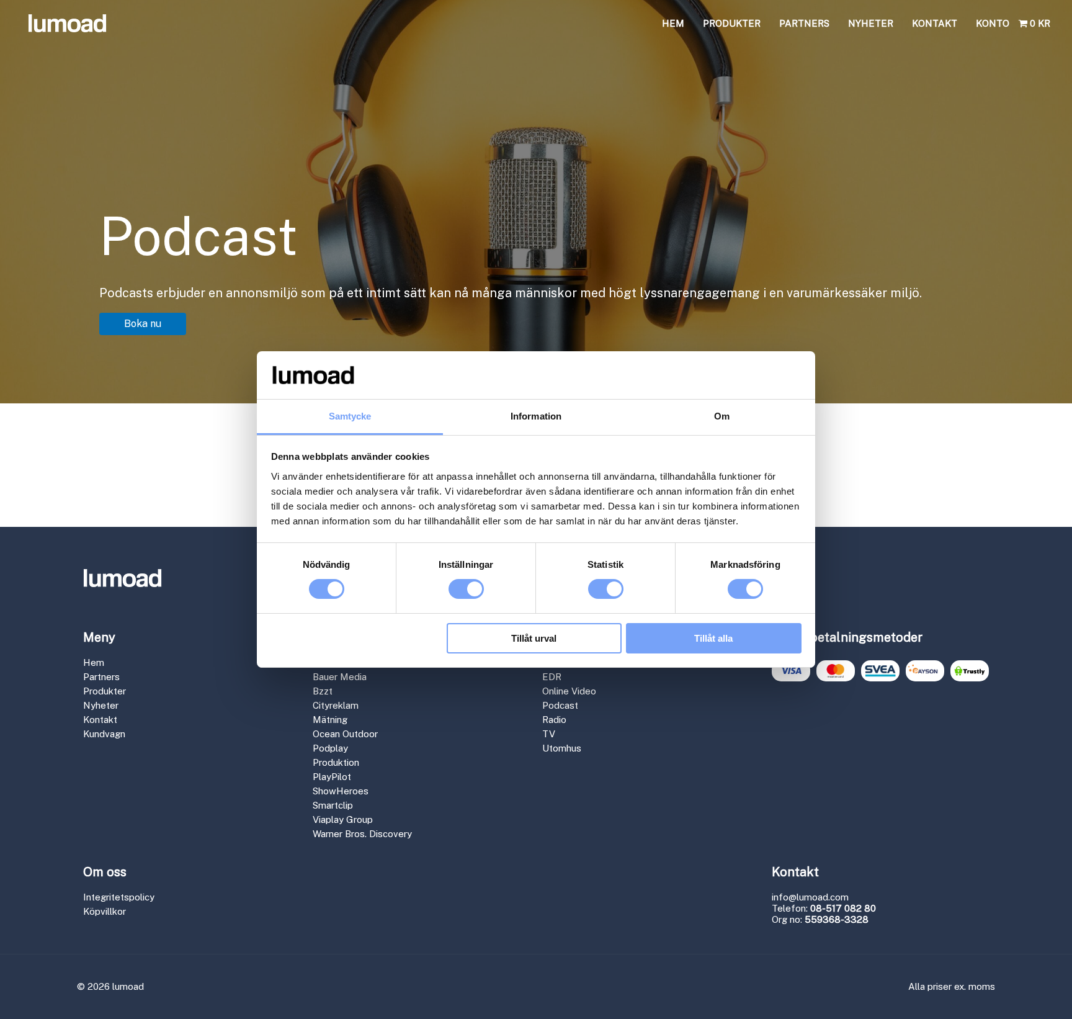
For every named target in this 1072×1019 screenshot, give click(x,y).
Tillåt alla (713, 638)
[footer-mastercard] (835, 670)
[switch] (466, 589)
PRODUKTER (732, 23)
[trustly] (969, 670)
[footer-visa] (791, 670)
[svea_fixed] (880, 670)
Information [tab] (536, 416)
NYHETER (870, 23)
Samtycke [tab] (350, 416)
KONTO (992, 23)
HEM (673, 23)
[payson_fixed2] (925, 670)
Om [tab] (722, 416)
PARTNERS (804, 23)
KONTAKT (934, 23)
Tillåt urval (533, 638)
